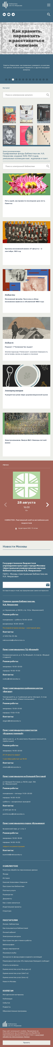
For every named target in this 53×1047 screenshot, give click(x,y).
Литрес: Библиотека (11, 924)
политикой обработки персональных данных (23, 1036)
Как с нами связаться (11, 903)
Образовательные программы (15, 1011)
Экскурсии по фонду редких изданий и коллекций (22, 957)
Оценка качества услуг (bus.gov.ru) (17, 969)
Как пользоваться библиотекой (15, 928)
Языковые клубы (9, 953)
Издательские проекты (12, 907)
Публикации (7, 999)
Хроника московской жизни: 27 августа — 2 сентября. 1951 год (23, 250)
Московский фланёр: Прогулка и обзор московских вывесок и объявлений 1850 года (24, 300)
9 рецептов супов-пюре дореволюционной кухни (26, 395)
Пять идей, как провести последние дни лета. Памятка (25, 202)
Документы (7, 899)
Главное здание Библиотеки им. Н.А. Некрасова (19, 603)
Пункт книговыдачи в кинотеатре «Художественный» (20, 732)
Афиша (6, 465)
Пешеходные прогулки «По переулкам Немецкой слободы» (26, 961)
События (6, 1003)
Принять (26, 1043)
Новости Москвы (9, 981)
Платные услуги (9, 890)
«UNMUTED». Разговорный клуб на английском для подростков (26, 521)
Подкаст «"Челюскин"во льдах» (19, 347)
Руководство (8, 894)
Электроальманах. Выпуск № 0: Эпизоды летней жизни (25, 441)
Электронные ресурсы (12, 936)
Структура (7, 911)
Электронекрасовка (11, 151)
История (6, 878)
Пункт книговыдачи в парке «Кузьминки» (24, 823)
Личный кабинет (9, 932)
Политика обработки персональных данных (20, 870)
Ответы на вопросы (10, 965)
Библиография (8, 945)
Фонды (5, 874)
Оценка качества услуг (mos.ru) (15, 977)
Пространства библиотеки (13, 886)
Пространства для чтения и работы (17, 940)
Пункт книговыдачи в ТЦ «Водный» (21, 649)
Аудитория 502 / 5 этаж (28, 528)
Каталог (6, 88)
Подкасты (10, 295)
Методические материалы (13, 995)
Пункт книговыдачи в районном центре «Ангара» (23, 690)
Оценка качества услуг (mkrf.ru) (15, 973)
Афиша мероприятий (11, 949)
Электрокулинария (14, 390)
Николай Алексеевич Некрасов (15, 882)
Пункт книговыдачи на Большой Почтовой (24, 776)
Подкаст (9, 343)
